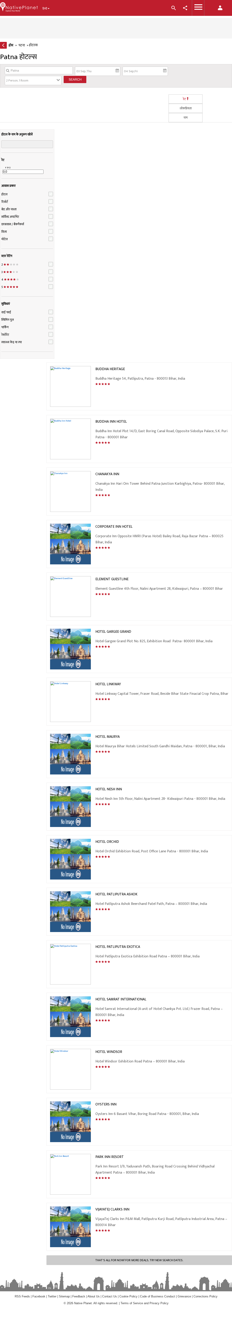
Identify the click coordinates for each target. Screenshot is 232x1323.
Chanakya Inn (107, 474)
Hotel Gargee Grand (113, 632)
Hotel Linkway (108, 684)
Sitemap (64, 1296)
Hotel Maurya (107, 737)
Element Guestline (111, 579)
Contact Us (109, 1296)
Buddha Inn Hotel (111, 422)
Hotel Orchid (107, 842)
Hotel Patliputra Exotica (117, 947)
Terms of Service (132, 1303)
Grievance (184, 1296)
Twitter (52, 1296)
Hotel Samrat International (120, 999)
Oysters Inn (105, 1104)
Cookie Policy (128, 1296)
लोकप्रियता (186, 108)
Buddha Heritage (110, 369)
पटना (22, 45)
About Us (93, 1296)
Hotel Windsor (108, 1052)
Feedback (78, 1296)
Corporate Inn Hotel (114, 527)
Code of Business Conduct (157, 1296)
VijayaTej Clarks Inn (112, 1209)
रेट (184, 99)
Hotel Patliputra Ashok (116, 894)
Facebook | (40, 1296)
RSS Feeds (22, 1296)
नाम (186, 117)
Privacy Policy (159, 1303)
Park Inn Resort (109, 1157)
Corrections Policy (205, 1296)
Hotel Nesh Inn (108, 789)
